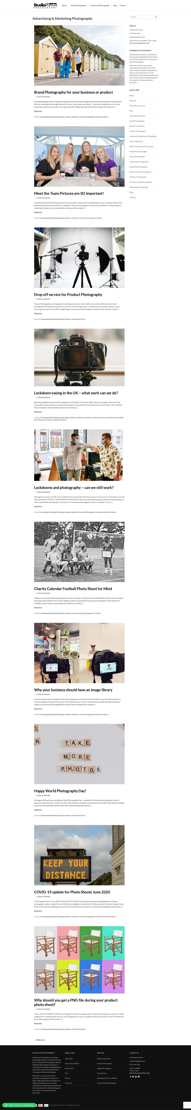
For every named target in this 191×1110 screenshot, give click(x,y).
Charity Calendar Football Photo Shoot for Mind (73, 588)
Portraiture (98, 218)
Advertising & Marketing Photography (53, 117)
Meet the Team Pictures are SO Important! (69, 193)
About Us (133, 101)
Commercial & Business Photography (143, 136)
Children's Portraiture (84, 417)
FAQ (131, 111)
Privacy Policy (69, 1068)
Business (68, 117)
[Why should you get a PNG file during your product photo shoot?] (79, 959)
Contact (123, 5)
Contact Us (68, 1083)
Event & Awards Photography (140, 172)
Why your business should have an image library (73, 689)
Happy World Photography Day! (60, 791)
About (64, 5)
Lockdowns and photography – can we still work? (74, 487)
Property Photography (138, 177)
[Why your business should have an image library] (79, 653)
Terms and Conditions (137, 116)
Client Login (68, 1059)
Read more (38, 111)
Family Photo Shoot (113, 417)
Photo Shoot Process (137, 106)
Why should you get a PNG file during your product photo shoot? (75, 1002)
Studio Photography (78, 5)
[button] (19, 1105)
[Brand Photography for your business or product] (79, 55)
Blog (115, 5)
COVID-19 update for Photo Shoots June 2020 (72, 892)
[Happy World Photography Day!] (79, 754)
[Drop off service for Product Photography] (79, 257)
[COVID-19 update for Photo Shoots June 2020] (79, 855)
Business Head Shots (137, 126)
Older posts (39, 1040)
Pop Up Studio (102, 1073)
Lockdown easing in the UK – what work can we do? (76, 393)
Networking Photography (139, 187)
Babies (68, 417)
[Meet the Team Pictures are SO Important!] (79, 156)
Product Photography (138, 131)
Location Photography (87, 117)
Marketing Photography (138, 167)
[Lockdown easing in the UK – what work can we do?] (79, 357)
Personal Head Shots (137, 157)
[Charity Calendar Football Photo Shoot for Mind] (79, 552)
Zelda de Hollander (44, 97)
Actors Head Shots (136, 141)
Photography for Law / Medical (107, 1078)
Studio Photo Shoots (101, 117)
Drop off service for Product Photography (68, 294)
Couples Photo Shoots (98, 417)
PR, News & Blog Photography (141, 182)
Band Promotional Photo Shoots (141, 146)
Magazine (90, 613)
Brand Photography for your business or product (73, 92)
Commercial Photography (99, 5)
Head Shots (75, 117)
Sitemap (67, 1078)
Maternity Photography (138, 152)
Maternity (41, 420)
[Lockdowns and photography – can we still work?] (79, 455)
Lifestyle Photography (104, 1068)
